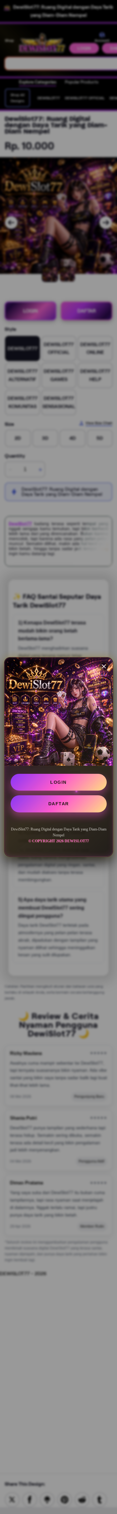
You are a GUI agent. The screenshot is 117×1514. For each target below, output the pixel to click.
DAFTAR (58, 803)
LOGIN (58, 782)
